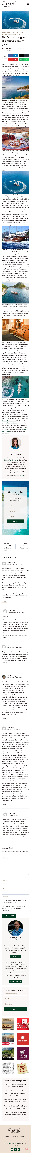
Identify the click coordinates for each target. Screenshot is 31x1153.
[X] (15, 1149)
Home (7, 1136)
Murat (9, 727)
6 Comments (8, 50)
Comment (6, 858)
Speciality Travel (13, 34)
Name (5, 881)
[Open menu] (27, 3)
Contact (15, 1136)
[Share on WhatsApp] (26, 59)
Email (5, 888)
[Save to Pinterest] (15, 59)
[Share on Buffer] (26, 55)
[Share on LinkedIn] (15, 55)
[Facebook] (12, 1149)
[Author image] (2, 48)
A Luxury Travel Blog (11, 1143)
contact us (9, 434)
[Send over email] (21, 59)
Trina (10, 610)
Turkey (21, 34)
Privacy (23, 1136)
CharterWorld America (9, 421)
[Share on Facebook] (10, 55)
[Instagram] (19, 1149)
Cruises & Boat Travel (8, 32)
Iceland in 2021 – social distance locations (7, 547)
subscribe (15, 908)
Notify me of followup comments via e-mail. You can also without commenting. (15, 908)
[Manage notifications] (26, 1149)
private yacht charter (12, 423)
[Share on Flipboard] (10, 59)
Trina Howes (9, 48)
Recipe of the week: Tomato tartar (23, 546)
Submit (15, 521)
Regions (4, 34)
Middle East (19, 32)
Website (5, 896)
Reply (4, 601)
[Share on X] (21, 55)
